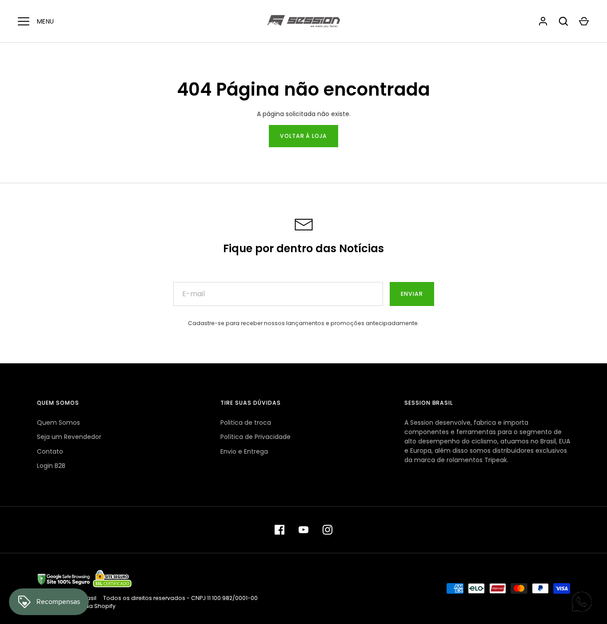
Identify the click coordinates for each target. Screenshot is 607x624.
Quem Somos (58, 422)
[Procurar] (563, 21)
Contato (50, 451)
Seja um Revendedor (69, 436)
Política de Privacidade (255, 436)
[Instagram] (327, 529)
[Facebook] (279, 529)
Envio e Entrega (244, 451)
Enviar (412, 294)
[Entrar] (543, 21)
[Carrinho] (584, 21)
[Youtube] (303, 529)
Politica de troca (245, 422)
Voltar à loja (303, 136)
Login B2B (51, 465)
